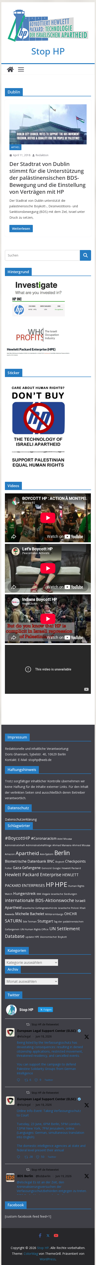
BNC (50, 861)
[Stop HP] (10, 69)
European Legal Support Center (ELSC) (46, 1031)
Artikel (15, 147)
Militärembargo (54, 914)
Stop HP (48, 51)
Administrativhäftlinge (39, 845)
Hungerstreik (24, 893)
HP (50, 885)
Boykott (59, 861)
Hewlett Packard (71, 868)
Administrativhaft (15, 845)
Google (56, 868)
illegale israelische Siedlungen (59, 894)
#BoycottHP (17, 838)
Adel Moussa (64, 838)
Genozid (47, 868)
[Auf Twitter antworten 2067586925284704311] (19, 1157)
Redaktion (42, 155)
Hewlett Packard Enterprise (33, 875)
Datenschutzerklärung (21, 819)
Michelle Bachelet (29, 913)
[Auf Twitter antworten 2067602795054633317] (19, 1080)
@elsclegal (24, 1036)
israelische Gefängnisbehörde (39, 908)
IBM (39, 894)
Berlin (62, 853)
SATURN (13, 921)
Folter (8, 868)
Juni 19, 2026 (63, 1176)
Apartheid (27, 853)
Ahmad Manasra (61, 845)
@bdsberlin (43, 1176)
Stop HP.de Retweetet (45, 1024)
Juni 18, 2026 (44, 1036)
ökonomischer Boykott (53, 936)
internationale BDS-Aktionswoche (39, 900)
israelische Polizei (68, 908)
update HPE (32, 936)
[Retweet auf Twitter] (27, 1024)
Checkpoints (75, 861)
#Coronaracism (43, 838)
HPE (61, 884)
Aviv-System (46, 854)
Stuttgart (45, 921)
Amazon (10, 854)
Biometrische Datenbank (25, 861)
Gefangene (31, 867)
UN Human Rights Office (34, 929)
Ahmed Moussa (81, 845)
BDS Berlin (25, 1176)
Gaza (17, 867)
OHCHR (70, 913)
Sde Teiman (30, 921)
